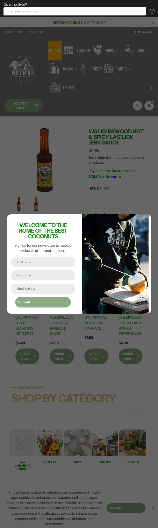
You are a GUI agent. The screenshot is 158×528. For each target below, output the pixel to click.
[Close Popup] (145, 219)
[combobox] (74, 11)
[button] (151, 11)
